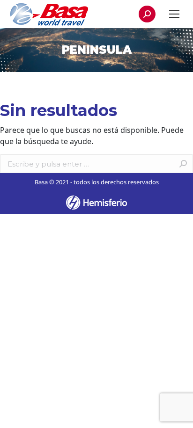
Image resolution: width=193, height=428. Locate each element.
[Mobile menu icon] (174, 14)
